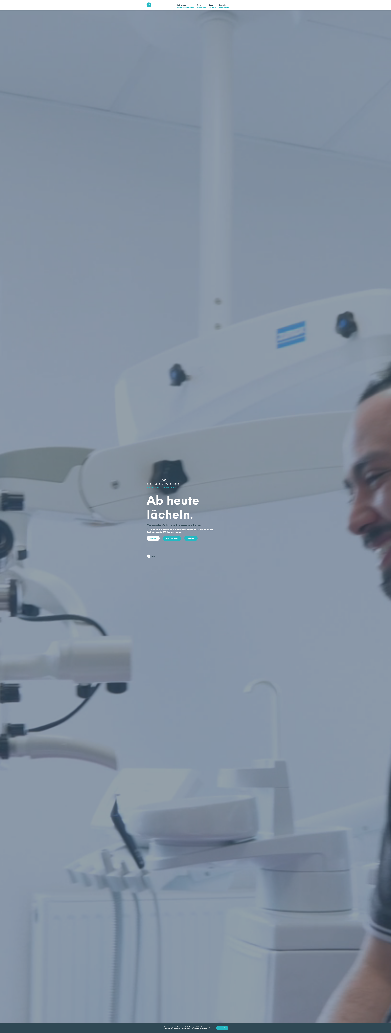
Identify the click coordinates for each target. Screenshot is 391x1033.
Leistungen (185, 6)
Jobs (212, 6)
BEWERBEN (191, 538)
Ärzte (201, 6)
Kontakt (224, 6)
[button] (195, 556)
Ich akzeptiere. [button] (222, 1028)
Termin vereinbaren (172, 538)
